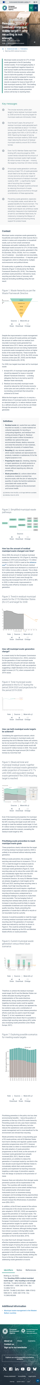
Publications (24, 49)
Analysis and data (12, 49)
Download (13, 1101)
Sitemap (12, 1381)
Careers (31, 1341)
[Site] (13, 8)
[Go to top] (38, 1381)
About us (8, 1341)
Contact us (9, 1344)
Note (9, 634)
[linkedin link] (17, 1369)
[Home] (3, 49)
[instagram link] (29, 1369)
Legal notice (32, 1376)
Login (28, 1381)
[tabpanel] (20, 1286)
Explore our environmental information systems (20, 1358)
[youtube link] (23, 1369)
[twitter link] (5, 1369)
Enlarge (27, 326)
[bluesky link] (35, 1369)
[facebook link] (11, 1369)
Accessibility (22, 1376)
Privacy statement (10, 1376)
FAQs (19, 1341)
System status (21, 1381)
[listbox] (20, 2)
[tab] (8, 1270)
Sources (14, 321)
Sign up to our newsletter (15, 1347)
